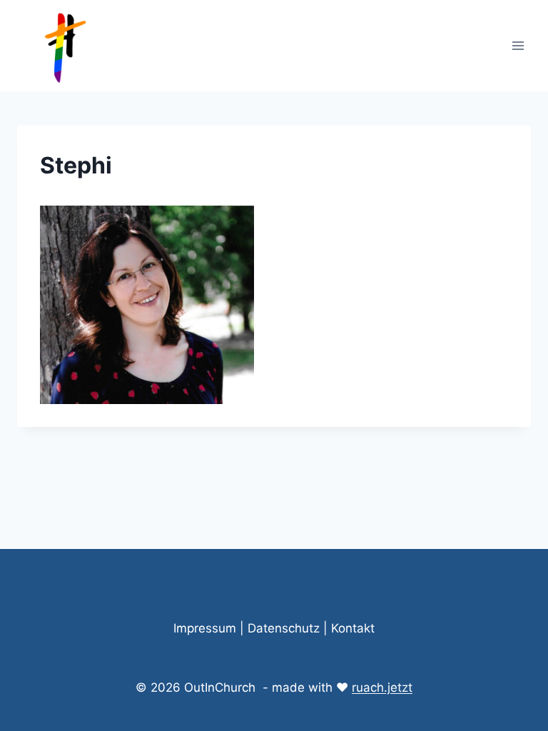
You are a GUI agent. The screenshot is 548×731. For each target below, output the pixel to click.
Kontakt (353, 628)
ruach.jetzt (382, 687)
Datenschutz (284, 628)
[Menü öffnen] (517, 45)
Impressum (204, 628)
